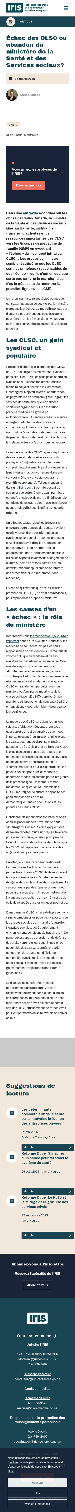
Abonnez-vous (37, 1285)
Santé (13, 125)
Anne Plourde (51, 1171)
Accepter (37, 1482)
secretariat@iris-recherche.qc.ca (37, 1379)
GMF (19, 135)
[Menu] (66, 8)
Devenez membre (28, 185)
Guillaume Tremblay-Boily (38, 1137)
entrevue (30, 213)
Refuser (37, 1493)
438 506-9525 (37, 1403)
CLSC (9, 135)
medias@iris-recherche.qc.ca (37, 1408)
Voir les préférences (37, 1503)
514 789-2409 (38, 1364)
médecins (31, 135)
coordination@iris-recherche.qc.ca (37, 1441)
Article (26, 21)
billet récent (25, 487)
